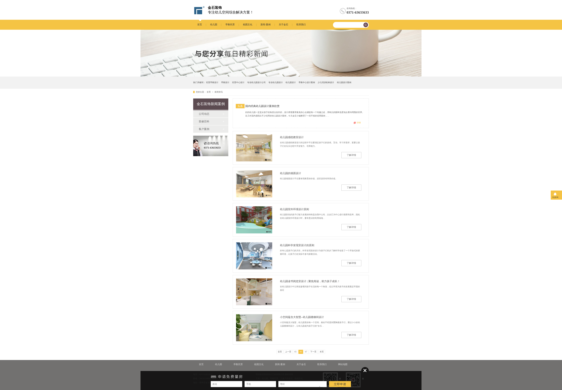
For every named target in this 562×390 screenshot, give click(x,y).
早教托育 (230, 24)
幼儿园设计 (291, 82)
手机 (248, 384)
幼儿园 (213, 24)
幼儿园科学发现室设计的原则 (297, 245)
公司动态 (204, 113)
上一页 (288, 352)
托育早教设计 (212, 82)
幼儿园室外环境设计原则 (294, 209)
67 (306, 352)
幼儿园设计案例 (344, 82)
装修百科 (204, 121)
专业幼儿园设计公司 (256, 82)
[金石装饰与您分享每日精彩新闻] (281, 76)
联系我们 (301, 24)
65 (295, 352)
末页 (322, 352)
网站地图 (342, 364)
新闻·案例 (266, 24)
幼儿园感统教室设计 (292, 137)
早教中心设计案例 (307, 82)
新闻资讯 (219, 92)
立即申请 (340, 384)
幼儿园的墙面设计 (290, 173)
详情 (359, 123)
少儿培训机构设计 (326, 82)
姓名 (215, 384)
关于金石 (283, 24)
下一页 (313, 352)
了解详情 (351, 155)
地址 (282, 384)
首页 (199, 24)
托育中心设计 (238, 82)
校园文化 (247, 24)
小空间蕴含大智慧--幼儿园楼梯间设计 (302, 317)
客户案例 (204, 129)
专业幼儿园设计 (275, 82)
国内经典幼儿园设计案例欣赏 (262, 106)
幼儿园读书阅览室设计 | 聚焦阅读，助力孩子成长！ (310, 281)
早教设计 (225, 82)
